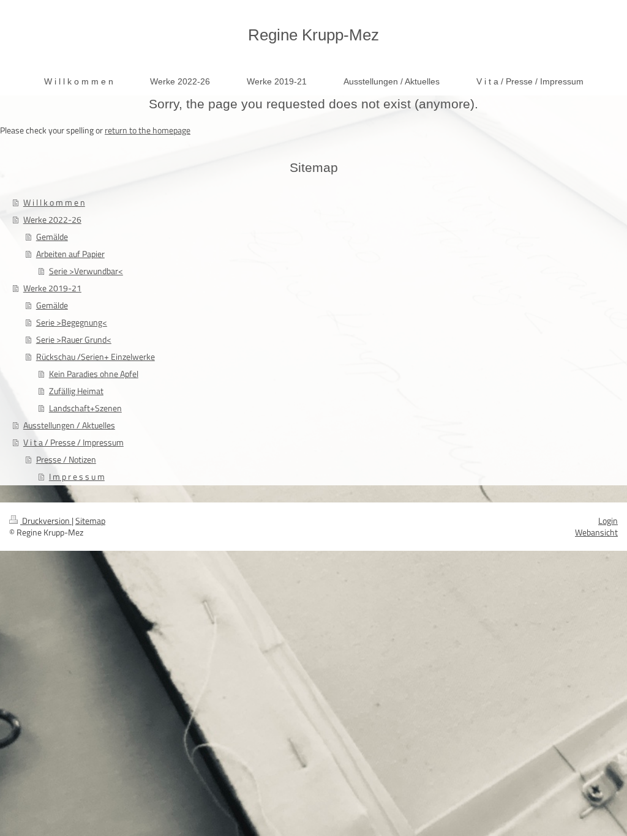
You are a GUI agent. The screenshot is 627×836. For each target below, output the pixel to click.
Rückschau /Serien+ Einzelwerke (95, 356)
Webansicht (596, 532)
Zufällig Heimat (76, 390)
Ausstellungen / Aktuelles (69, 425)
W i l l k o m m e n (54, 202)
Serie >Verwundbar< (86, 270)
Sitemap (90, 520)
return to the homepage (147, 130)
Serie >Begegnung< (71, 322)
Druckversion (46, 520)
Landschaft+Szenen (85, 407)
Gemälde (52, 236)
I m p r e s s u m (77, 476)
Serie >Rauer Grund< (73, 339)
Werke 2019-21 (52, 288)
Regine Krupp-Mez (313, 35)
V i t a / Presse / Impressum (73, 442)
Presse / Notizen (66, 459)
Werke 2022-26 (52, 219)
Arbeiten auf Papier (70, 253)
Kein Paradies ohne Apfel (93, 373)
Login (608, 520)
